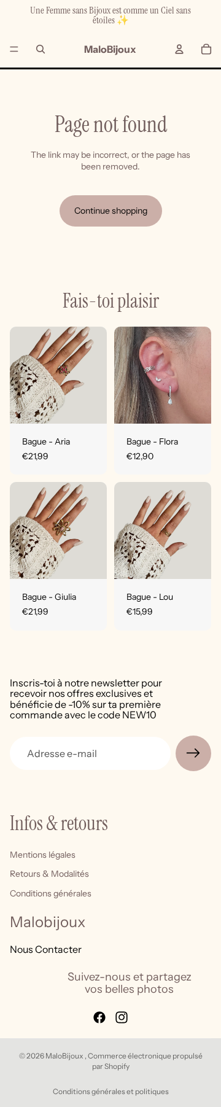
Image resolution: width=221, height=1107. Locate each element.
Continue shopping (110, 210)
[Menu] (14, 49)
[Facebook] (99, 1017)
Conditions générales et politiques (111, 1091)
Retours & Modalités (49, 873)
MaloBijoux (65, 1055)
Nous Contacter (46, 949)
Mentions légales (43, 854)
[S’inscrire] (193, 753)
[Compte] (179, 49)
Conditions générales (50, 893)
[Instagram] (121, 1017)
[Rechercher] (40, 49)
